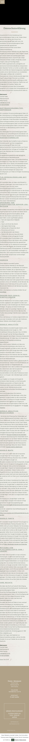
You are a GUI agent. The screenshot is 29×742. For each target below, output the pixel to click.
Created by (11, 730)
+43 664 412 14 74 (5, 102)
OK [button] (12, 740)
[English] (24, 3)
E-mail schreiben (4, 104)
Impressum (14, 721)
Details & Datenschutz (20, 740)
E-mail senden (14, 697)
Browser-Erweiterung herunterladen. (16, 434)
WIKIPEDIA (3, 292)
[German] (27, 3)
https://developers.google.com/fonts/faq (15, 544)
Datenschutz (14, 723)
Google (17, 405)
